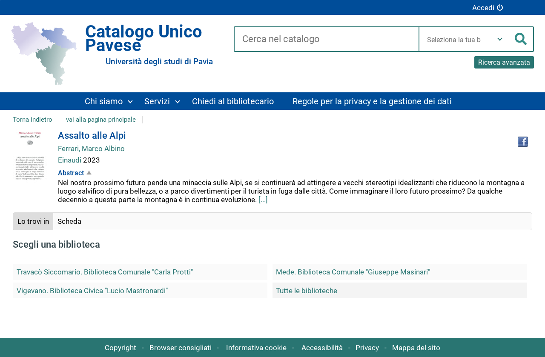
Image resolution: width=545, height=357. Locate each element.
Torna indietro (32, 119)
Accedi (483, 7)
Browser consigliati (180, 347)
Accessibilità (322, 347)
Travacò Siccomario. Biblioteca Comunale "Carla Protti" (105, 272)
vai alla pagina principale (101, 119)
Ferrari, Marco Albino (91, 148)
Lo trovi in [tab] (33, 221)
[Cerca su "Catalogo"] (326, 39)
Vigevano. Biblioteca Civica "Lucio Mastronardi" (92, 290)
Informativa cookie (256, 347)
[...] (263, 199)
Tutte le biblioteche (306, 290)
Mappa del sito (416, 347)
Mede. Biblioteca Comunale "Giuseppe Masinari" (353, 272)
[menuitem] (109, 101)
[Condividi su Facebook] (523, 142)
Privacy (367, 347)
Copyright (120, 347)
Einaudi (70, 160)
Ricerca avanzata (504, 62)
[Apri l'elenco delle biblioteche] (499, 39)
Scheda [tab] (69, 221)
